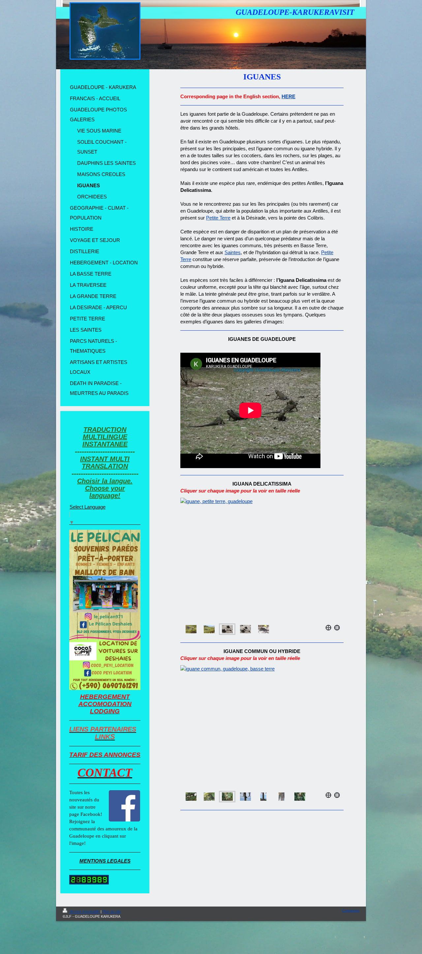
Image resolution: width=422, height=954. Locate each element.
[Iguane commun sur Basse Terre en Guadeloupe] (262, 727)
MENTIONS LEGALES (105, 861)
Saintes (233, 252)
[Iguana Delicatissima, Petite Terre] (262, 559)
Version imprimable (85, 911)
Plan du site (112, 911)
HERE (288, 96)
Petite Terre (218, 218)
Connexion (350, 910)
